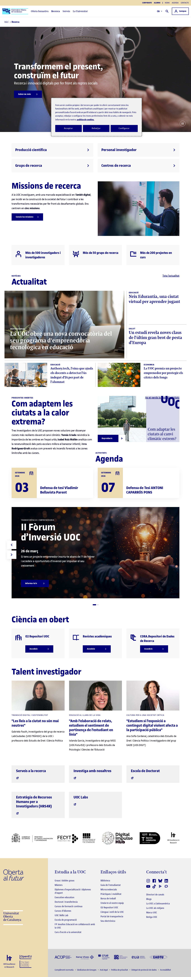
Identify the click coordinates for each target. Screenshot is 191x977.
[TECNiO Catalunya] (149, 838)
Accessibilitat (165, 970)
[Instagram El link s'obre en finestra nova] (148, 881)
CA (158, 11)
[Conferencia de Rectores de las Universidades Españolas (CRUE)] (103, 956)
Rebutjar (96, 128)
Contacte (185, 3)
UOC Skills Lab (61, 915)
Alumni (157, 2)
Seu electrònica (108, 920)
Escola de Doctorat (145, 771)
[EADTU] (158, 957)
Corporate (147, 2)
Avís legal (104, 970)
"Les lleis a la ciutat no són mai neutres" (35, 723)
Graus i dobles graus (64, 880)
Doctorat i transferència (66, 901)
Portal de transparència (112, 916)
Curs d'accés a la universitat (68, 932)
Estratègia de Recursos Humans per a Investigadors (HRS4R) (34, 802)
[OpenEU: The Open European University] (26, 961)
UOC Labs (81, 797)
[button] (94, 604)
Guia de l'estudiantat (111, 885)
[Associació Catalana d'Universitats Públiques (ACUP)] (63, 957)
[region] (96, 117)
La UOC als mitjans (155, 908)
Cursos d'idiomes (63, 910)
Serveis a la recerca (31, 771)
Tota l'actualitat (170, 275)
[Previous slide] (11, 545)
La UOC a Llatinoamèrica (158, 903)
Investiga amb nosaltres (92, 771)
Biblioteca (105, 880)
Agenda (175, 3)
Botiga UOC (151, 917)
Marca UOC (151, 912)
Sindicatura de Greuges (87, 970)
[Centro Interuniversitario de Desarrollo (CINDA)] (120, 956)
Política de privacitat (119, 970)
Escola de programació (66, 919)
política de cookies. (85, 119)
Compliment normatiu (64, 970)
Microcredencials (109, 889)
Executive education (64, 897)
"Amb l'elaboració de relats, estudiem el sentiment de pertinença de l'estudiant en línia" (91, 728)
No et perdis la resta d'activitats (162, 397)
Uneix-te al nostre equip (112, 902)
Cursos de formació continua (68, 906)
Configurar (124, 128)
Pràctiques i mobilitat (111, 894)
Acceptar (68, 128)
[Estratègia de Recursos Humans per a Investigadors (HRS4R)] (9, 961)
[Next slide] (11, 554)
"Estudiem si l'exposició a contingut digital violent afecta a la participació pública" (152, 725)
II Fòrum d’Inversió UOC (50, 532)
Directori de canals (155, 894)
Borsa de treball (108, 898)
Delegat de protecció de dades (144, 970)
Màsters (59, 885)
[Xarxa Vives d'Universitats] (85, 957)
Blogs (149, 899)
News (167, 3)
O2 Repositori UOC (109, 907)
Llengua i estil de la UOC (112, 911)
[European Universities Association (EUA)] (138, 957)
